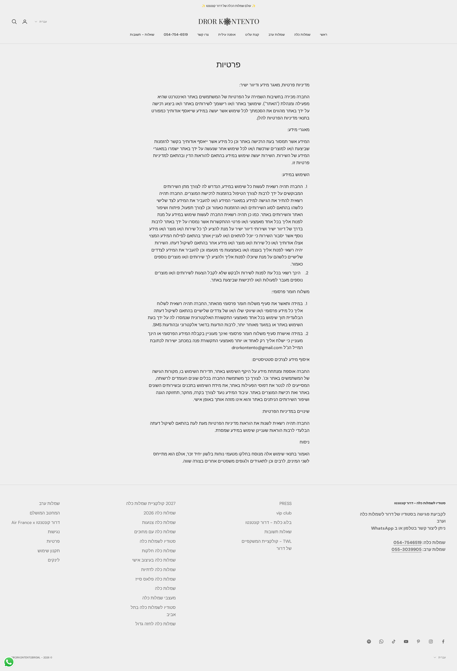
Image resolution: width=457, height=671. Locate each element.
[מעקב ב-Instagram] (430, 641)
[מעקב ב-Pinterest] (418, 641)
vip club (284, 513)
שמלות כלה (302, 35)
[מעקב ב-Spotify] (369, 641)
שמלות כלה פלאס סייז (155, 579)
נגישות (54, 532)
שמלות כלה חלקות (159, 551)
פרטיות (53, 541)
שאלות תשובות (278, 532)
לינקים (54, 560)
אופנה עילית (227, 35)
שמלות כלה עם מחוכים (155, 532)
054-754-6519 (176, 35)
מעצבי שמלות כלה (159, 598)
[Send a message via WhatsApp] (8, 662)
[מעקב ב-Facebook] (443, 641)
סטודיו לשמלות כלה (158, 541)
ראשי (323, 35)
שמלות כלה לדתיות (158, 569)
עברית (43, 21)
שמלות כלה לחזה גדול (155, 624)
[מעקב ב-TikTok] (393, 641)
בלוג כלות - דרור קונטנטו (268, 522)
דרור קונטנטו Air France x (35, 522)
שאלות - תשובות (142, 35)
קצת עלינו (252, 35)
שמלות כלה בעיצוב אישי (154, 560)
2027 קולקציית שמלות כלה (151, 503)
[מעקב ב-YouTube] (406, 641)
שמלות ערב (276, 35)
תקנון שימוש (49, 551)
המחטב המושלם (45, 513)
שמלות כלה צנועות (159, 522)
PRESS (285, 503)
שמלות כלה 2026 (160, 513)
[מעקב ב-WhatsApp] (381, 641)
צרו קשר (203, 35)
